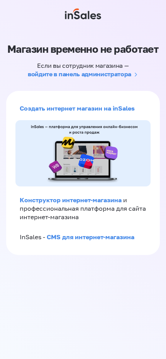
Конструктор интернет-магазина (71, 200)
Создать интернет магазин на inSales (77, 108)
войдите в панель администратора (79, 74)
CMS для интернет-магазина (90, 237)
